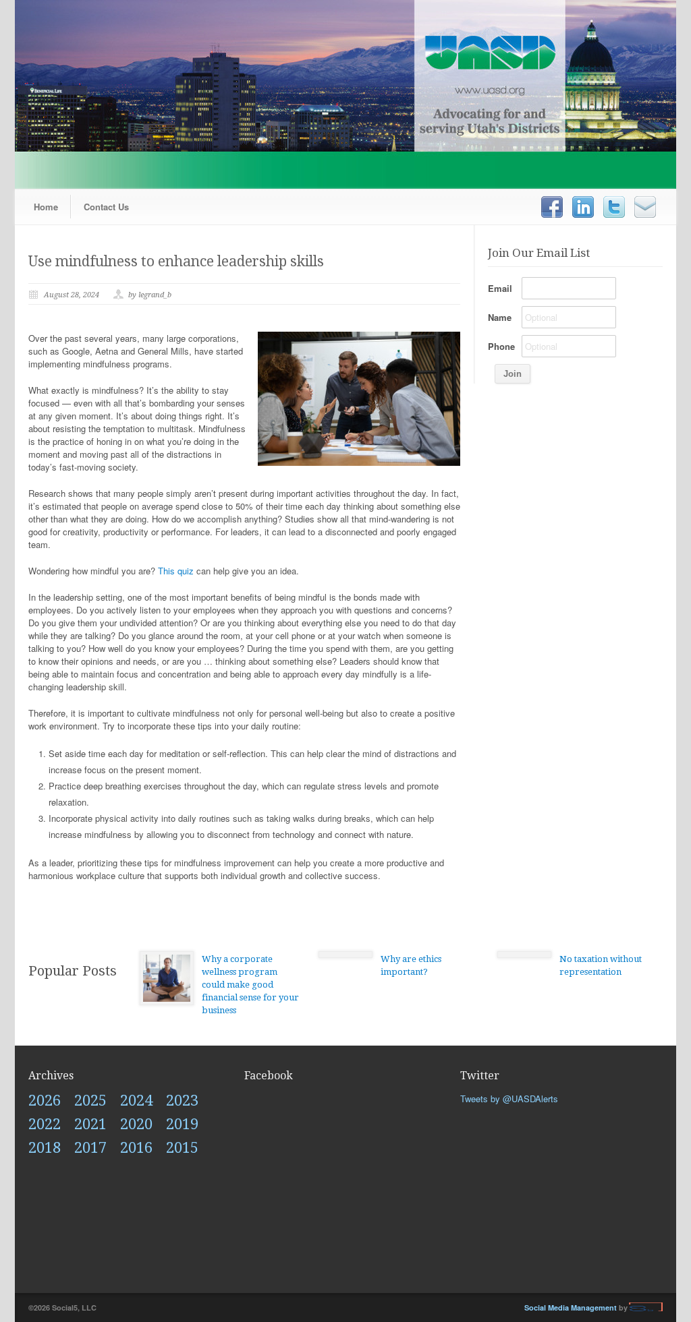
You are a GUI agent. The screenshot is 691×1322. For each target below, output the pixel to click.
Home (46, 206)
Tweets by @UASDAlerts (509, 1098)
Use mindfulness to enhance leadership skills (176, 261)
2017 (90, 1147)
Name (500, 317)
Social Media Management (570, 1307)
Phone (501, 346)
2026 (44, 1100)
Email (500, 288)
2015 (182, 1147)
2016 (136, 1147)
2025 (90, 1100)
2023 (182, 1100)
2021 (90, 1124)
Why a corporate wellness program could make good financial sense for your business (250, 984)
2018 (44, 1147)
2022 (44, 1124)
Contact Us (106, 206)
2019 (182, 1124)
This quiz (176, 570)
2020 (136, 1124)
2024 (136, 1100)
